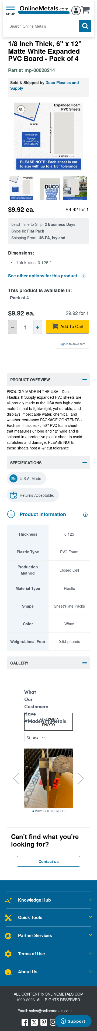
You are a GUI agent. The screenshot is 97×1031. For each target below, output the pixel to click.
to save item (72, 344)
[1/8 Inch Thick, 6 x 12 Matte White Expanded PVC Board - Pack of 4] (21, 188)
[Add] (37, 327)
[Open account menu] (76, 10)
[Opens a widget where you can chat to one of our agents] (73, 1021)
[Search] (85, 26)
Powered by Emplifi (50, 811)
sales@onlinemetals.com (50, 1010)
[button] (86, 11)
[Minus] (12, 327)
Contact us (49, 861)
